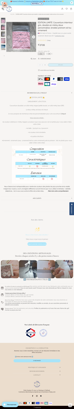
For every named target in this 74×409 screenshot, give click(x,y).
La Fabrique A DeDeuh (9, 8)
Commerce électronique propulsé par (30, 392)
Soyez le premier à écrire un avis (37, 244)
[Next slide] (71, 2)
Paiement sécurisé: (44, 76)
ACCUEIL (12, 14)
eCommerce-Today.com (48, 392)
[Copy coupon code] (41, 4)
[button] (5, 5)
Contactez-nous (59, 36)
